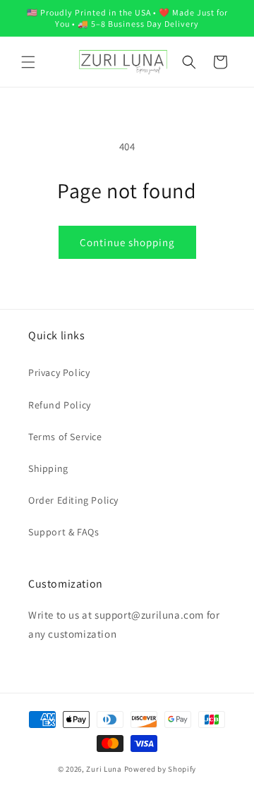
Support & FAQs (63, 532)
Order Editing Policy (73, 500)
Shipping (48, 468)
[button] (28, 62)
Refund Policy (59, 405)
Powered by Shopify (160, 769)
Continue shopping (127, 242)
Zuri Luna (103, 769)
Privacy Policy (59, 372)
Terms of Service (65, 436)
